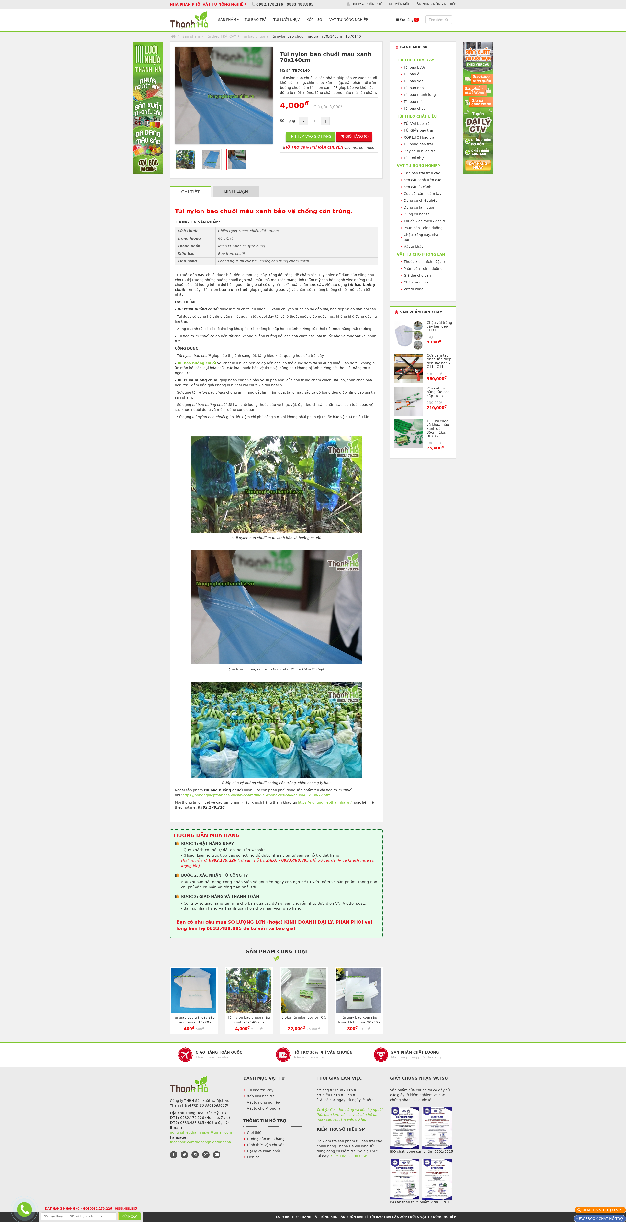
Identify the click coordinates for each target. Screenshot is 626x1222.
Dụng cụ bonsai (417, 214)
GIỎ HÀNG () (357, 136)
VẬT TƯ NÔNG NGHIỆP (348, 20)
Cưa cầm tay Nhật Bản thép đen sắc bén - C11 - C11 (439, 361)
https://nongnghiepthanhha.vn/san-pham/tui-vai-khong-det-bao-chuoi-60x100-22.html (257, 795)
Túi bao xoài (414, 81)
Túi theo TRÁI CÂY (221, 36)
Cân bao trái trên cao (422, 173)
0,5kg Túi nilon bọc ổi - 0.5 (303, 1017)
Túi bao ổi (412, 74)
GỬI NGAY (130, 1217)
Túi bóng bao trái (418, 144)
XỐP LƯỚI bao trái (419, 137)
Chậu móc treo (416, 282)
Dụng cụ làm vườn (419, 207)
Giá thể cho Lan (417, 275)
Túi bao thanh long (420, 95)
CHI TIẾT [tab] (190, 191)
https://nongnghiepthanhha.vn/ (325, 802)
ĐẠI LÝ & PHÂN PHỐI (367, 4)
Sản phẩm (191, 36)
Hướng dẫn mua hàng (266, 1139)
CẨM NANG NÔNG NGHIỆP (435, 4)
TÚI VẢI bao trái (417, 124)
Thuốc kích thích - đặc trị (425, 221)
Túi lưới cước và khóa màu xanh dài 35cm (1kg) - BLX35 (438, 428)
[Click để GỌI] (24, 1209)
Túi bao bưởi (414, 67)
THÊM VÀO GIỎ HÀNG (312, 136)
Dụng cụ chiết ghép (420, 200)
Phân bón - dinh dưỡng (423, 228)
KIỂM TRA (602, 1210)
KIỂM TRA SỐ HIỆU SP (348, 1156)
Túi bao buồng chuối (196, 363)
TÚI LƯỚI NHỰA (287, 20)
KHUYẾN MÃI (399, 4)
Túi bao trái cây (260, 1090)
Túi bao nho (414, 88)
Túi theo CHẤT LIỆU (417, 116)
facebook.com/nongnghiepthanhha (200, 1142)
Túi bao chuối (253, 36)
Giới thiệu (255, 1133)
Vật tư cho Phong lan (265, 1108)
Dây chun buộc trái (420, 151)
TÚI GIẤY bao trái (418, 130)
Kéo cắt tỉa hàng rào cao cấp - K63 (438, 392)
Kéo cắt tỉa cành (417, 187)
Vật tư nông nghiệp (263, 1102)
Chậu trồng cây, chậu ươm (422, 237)
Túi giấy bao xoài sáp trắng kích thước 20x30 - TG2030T (359, 1022)
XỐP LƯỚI (315, 20)
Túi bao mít (413, 102)
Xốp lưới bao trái (261, 1096)
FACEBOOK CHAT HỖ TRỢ (600, 1219)
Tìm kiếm (439, 20)
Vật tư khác (413, 246)
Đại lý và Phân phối (263, 1151)
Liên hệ (253, 1157)
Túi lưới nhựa (415, 158)
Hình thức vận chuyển (266, 1145)
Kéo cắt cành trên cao (422, 180)
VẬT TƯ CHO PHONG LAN (421, 254)
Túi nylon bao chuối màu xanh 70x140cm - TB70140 (249, 1022)
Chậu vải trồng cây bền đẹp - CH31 (439, 326)
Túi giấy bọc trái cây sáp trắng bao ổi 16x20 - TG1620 (194, 1022)
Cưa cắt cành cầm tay (422, 194)
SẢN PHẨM (227, 20)
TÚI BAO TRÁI (256, 20)
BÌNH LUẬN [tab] (236, 191)
